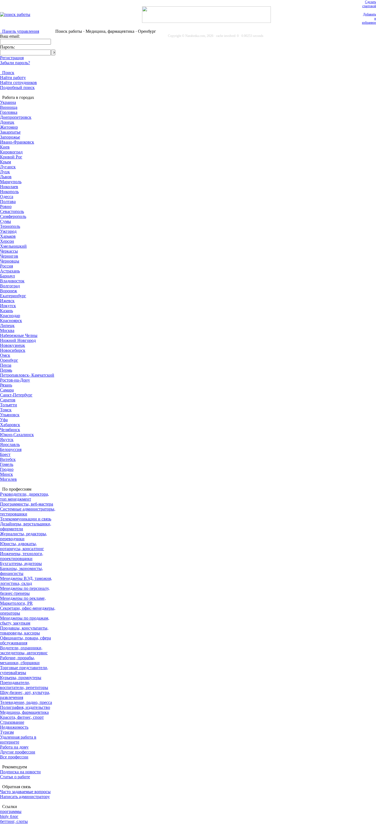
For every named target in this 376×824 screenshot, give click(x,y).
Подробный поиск (17, 87)
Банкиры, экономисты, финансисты (21, 571)
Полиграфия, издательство (25, 707)
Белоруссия (10, 449)
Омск (5, 355)
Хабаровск (10, 424)
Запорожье (10, 137)
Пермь (6, 370)
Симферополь (13, 216)
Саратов (7, 400)
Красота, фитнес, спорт (22, 717)
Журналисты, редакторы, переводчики (23, 536)
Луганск (8, 166)
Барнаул (7, 276)
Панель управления (19, 31)
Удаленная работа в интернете (18, 739)
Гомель (6, 464)
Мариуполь (10, 181)
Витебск (8, 459)
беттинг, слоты (14, 821)
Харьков (8, 236)
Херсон (7, 241)
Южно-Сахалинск (17, 434)
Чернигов (9, 256)
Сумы (5, 221)
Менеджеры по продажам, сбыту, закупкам (24, 620)
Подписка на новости (20, 771)
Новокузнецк (12, 345)
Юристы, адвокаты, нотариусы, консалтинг (22, 546)
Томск (6, 409)
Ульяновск (10, 414)
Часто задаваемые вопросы (25, 791)
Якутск (6, 439)
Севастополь (12, 211)
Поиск (7, 72)
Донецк (7, 122)
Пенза (5, 365)
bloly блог (9, 816)
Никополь (9, 191)
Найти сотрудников (18, 82)
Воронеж (8, 290)
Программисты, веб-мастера (26, 504)
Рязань (6, 385)
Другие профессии (17, 752)
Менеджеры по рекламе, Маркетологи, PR (23, 601)
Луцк (5, 171)
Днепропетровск (15, 117)
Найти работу (13, 77)
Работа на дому (14, 747)
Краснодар (10, 315)
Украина (8, 102)
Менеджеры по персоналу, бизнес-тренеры (25, 591)
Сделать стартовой (369, 4)
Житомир (9, 127)
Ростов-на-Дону (15, 380)
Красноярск (11, 320)
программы (10, 811)
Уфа (4, 419)
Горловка (8, 112)
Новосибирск (12, 350)
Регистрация (12, 57)
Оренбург (9, 360)
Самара (7, 390)
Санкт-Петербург (16, 395)
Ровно (6, 206)
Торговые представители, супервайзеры (24, 670)
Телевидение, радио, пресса (26, 702)
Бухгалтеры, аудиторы (21, 563)
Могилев (8, 479)
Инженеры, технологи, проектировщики (21, 556)
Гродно (6, 469)
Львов (6, 176)
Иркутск (8, 305)
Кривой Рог (11, 157)
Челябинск (10, 429)
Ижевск (7, 300)
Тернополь (10, 226)
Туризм (7, 732)
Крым (5, 162)
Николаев (9, 186)
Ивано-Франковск (17, 142)
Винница (8, 107)
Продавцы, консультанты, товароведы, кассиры (24, 630)
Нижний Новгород (18, 340)
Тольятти (8, 404)
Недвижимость (14, 727)
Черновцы (9, 261)
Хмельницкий (13, 246)
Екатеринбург (13, 295)
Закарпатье (10, 132)
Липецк (7, 325)
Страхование (12, 722)
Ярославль (10, 444)
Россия (6, 266)
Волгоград (10, 285)
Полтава (8, 201)
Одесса (6, 196)
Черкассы (9, 251)
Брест (5, 454)
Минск (6, 474)
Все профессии (14, 757)
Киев (5, 147)
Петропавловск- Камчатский (27, 375)
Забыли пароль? (15, 62)
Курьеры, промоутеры (20, 677)
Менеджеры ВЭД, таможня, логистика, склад (26, 581)
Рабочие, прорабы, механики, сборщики (20, 660)
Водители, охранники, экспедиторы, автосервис (24, 650)
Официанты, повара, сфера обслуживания (25, 640)
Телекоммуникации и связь (25, 519)
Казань (6, 310)
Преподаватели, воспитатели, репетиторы (24, 685)
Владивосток (12, 281)
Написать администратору (25, 796)
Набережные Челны (18, 335)
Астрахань (10, 271)
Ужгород (8, 231)
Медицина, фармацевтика (24, 712)
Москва (7, 330)
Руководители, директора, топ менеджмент (24, 496)
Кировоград (11, 152)
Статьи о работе (15, 776)
